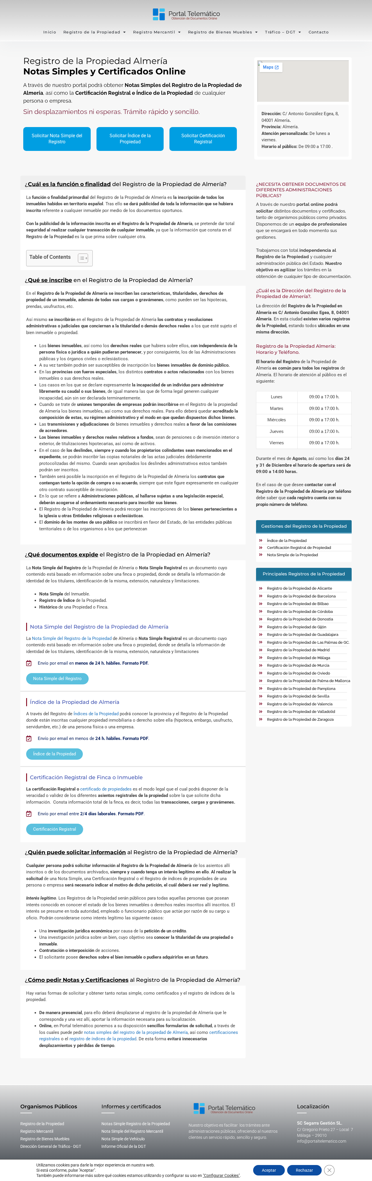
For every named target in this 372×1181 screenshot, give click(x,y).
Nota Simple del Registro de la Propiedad (72, 638)
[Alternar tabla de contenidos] (80, 258)
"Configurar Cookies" (221, 1175)
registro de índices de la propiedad (102, 1038)
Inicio (49, 32)
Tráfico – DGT (280, 32)
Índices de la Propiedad (96, 713)
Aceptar (269, 1170)
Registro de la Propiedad (91, 32)
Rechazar (304, 1170)
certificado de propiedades (106, 789)
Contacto (319, 32)
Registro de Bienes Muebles (220, 32)
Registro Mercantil (154, 32)
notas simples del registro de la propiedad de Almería (136, 1032)
